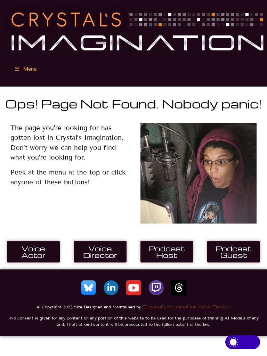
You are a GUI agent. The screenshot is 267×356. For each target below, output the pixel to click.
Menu (30, 69)
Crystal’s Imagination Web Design (186, 306)
